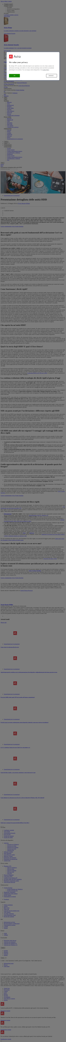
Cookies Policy (45, 69)
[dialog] (33, 66)
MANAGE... (51, 75)
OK (14, 75)
